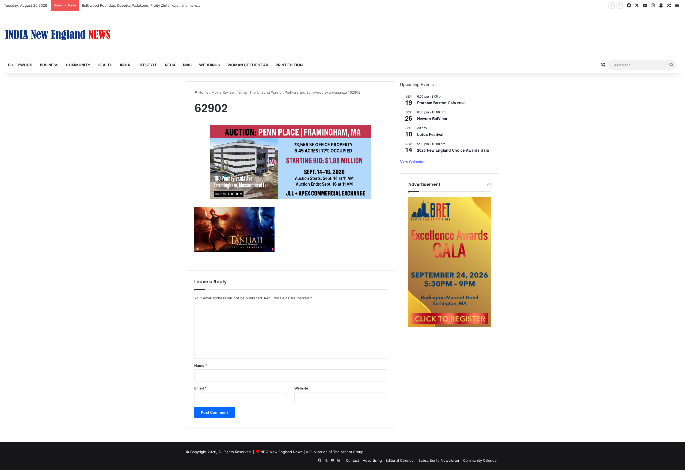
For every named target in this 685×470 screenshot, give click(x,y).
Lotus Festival (430, 134)
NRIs (187, 65)
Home (202, 92)
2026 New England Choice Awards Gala (453, 150)
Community (78, 65)
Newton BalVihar (432, 118)
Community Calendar (480, 460)
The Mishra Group (348, 452)
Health (105, 65)
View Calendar (412, 161)
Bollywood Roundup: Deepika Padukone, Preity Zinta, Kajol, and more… (141, 5)
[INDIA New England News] (57, 34)
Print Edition (289, 65)
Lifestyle (147, 65)
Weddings (209, 65)
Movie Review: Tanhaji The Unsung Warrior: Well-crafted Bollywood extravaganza (279, 92)
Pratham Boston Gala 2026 (441, 102)
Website (301, 388)
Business (49, 65)
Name (200, 365)
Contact (352, 460)
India (125, 65)
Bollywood (20, 65)
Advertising (372, 460)
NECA (170, 65)
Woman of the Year (247, 65)
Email (200, 388)
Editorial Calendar (400, 460)
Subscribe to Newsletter (438, 460)
